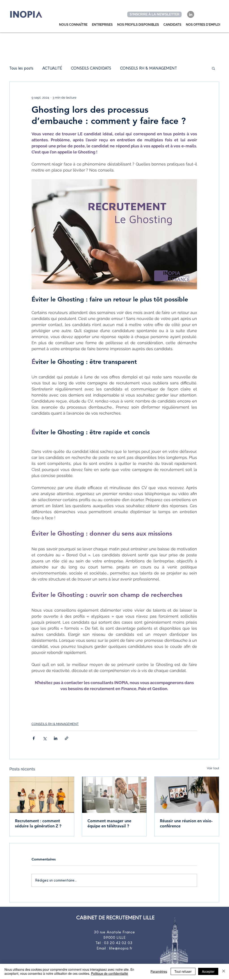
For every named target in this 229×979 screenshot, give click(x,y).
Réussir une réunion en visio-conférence (186, 823)
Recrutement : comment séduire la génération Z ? (38, 823)
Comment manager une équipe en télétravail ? (109, 823)
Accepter (208, 971)
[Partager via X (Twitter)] (44, 738)
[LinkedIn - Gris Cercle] (190, 14)
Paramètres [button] (159, 971)
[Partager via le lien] (66, 738)
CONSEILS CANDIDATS (91, 68)
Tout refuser (183, 971)
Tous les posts (21, 68)
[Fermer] (223, 971)
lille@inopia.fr (121, 948)
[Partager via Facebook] (34, 738)
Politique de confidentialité (109, 973)
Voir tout (213, 768)
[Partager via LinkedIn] (55, 738)
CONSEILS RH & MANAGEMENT (148, 68)
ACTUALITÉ (52, 68)
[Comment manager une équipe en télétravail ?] (114, 795)
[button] (213, 68)
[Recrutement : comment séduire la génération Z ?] (42, 795)
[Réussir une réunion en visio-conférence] (187, 795)
